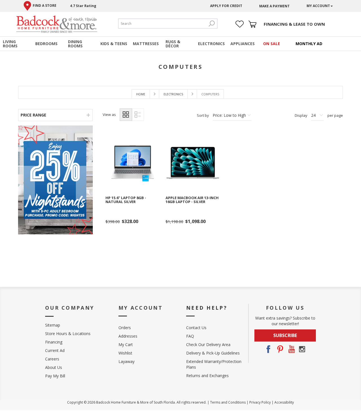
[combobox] (162, 23)
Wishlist (125, 353)
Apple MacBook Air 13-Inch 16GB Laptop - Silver (192, 200)
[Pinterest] (279, 349)
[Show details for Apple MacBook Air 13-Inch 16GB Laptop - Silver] (193, 163)
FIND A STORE (44, 5)
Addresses (127, 336)
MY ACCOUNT (318, 5)
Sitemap (52, 325)
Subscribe (285, 335)
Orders (124, 327)
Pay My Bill (55, 375)
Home (140, 94)
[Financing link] (294, 24)
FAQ (190, 336)
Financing (53, 342)
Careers (52, 359)
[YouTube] (290, 349)
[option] (55, 180)
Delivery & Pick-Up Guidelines (213, 353)
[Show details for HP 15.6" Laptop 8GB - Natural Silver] (132, 163)
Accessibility (284, 402)
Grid (126, 114)
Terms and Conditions (228, 402)
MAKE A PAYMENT (274, 6)
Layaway (126, 361)
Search (211, 23)
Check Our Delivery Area (208, 344)
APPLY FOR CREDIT (226, 5)
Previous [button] (26, 183)
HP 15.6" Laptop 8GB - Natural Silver (125, 200)
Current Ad (55, 350)
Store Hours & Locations (68, 333)
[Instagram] (302, 349)
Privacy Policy (260, 402)
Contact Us (196, 327)
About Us (53, 367)
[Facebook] (268, 349)
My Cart (125, 344)
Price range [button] (33, 115)
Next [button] (84, 183)
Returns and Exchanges (207, 375)
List (137, 114)
